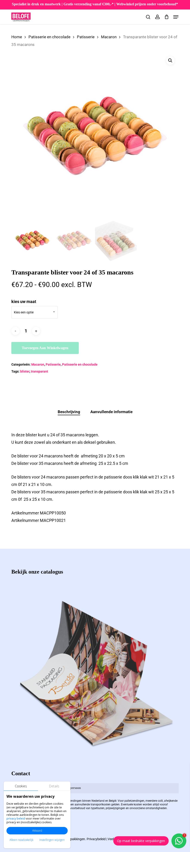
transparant (39, 371)
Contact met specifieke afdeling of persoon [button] (51, 788)
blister (24, 371)
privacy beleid (15, 818)
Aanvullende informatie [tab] (111, 411)
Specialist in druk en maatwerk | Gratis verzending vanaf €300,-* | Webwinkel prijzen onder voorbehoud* (95, 4)
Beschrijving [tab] (69, 411)
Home (16, 37)
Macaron (109, 37)
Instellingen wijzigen (52, 840)
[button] (175, 17)
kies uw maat (23, 301)
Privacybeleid (96, 839)
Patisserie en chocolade (49, 37)
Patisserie (86, 37)
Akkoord (37, 831)
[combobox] (34, 312)
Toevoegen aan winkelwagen (45, 348)
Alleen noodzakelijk (21, 840)
